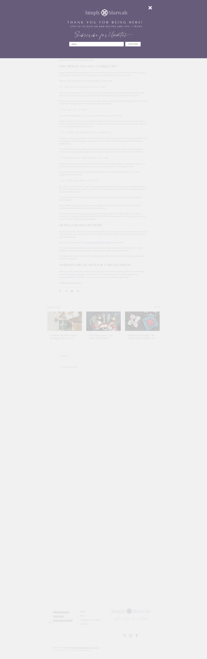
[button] (150, 8)
